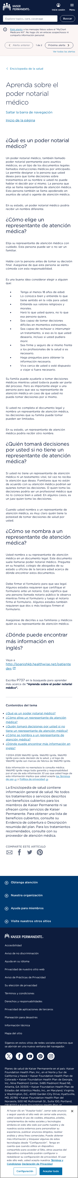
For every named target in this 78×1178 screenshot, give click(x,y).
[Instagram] (50, 1056)
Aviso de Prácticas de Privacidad (25, 977)
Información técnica (17, 1025)
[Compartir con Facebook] (19, 852)
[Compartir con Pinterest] (40, 852)
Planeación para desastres (21, 1017)
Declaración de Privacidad (37, 1164)
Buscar (67, 18)
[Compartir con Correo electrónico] (9, 852)
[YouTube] (29, 1056)
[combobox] (30, 18)
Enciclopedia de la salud (25, 68)
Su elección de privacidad (21, 985)
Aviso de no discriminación (22, 953)
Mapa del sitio (13, 1033)
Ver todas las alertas (64, 51)
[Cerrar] (72, 1111)
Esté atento (16, 29)
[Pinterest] (40, 1056)
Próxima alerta (56, 45)
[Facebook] (18, 1056)
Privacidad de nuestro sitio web (24, 969)
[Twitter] (8, 1056)
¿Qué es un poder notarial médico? (31, 713)
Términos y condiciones (19, 993)
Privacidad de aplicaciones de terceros (29, 1009)
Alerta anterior (21, 45)
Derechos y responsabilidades (23, 1001)
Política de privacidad (32, 779)
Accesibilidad (13, 945)
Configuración (25, 1171)
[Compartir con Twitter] (29, 852)
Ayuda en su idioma (17, 961)
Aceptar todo (51, 1171)
